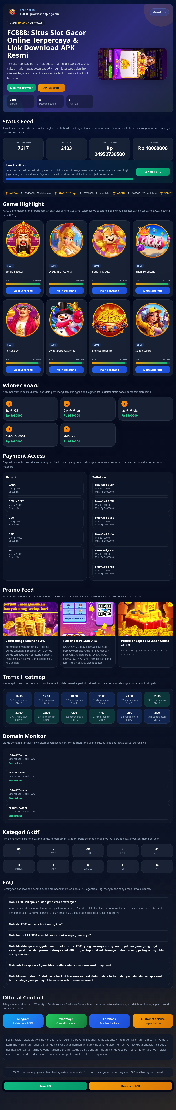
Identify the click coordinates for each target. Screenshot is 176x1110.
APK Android (51, 87)
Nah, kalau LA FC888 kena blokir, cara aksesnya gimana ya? (50, 935)
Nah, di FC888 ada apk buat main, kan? (36, 924)
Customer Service (153, 1021)
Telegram (23, 1021)
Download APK (130, 1086)
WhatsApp (66, 1021)
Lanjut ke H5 (153, 172)
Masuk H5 (159, 12)
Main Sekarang (23, 290)
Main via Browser (21, 87)
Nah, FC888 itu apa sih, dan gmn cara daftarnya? (42, 902)
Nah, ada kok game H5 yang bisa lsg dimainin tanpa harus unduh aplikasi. (60, 965)
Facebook (109, 1021)
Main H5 (45, 1086)
